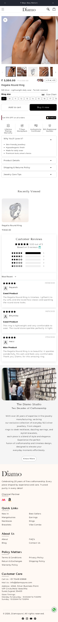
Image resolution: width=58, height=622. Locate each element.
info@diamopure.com (21, 582)
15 (39, 99)
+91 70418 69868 (18, 579)
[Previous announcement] (5, 3)
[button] (48, 9)
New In (5, 513)
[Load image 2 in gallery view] (33, 72)
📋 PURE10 (51, 118)
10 (10, 99)
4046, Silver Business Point (20, 588)
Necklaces (7, 521)
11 (15, 99)
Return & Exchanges (12, 561)
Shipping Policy (37, 561)
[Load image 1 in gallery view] (11, 72)
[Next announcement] (53, 3)
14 (33, 99)
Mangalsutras (8, 517)
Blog (4, 543)
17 (50, 99)
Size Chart (51, 94)
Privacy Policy (36, 557)
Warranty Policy (10, 565)
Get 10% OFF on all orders (13, 118)
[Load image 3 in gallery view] (44, 72)
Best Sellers (35, 513)
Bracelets (6, 524)
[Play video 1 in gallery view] (22, 72)
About (5, 539)
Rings (32, 521)
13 (27, 99)
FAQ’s (32, 539)
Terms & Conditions (12, 557)
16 (44, 99)
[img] (9, 283)
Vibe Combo (35, 524)
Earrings (33, 517)
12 (21, 99)
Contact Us (34, 543)
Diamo (14, 613)
